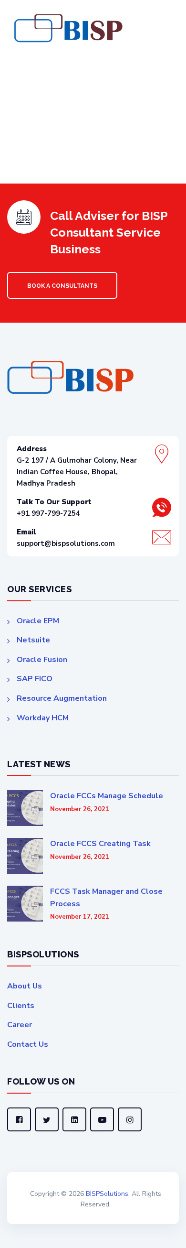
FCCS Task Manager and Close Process (106, 897)
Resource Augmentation (62, 698)
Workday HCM (43, 718)
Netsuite (33, 640)
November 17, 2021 (79, 917)
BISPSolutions (107, 1193)
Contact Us (27, 1044)
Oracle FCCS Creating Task (100, 843)
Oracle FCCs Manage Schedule (106, 796)
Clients (20, 1005)
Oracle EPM (38, 621)
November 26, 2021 (79, 809)
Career (19, 1025)
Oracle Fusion (42, 659)
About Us (24, 986)
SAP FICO (34, 678)
